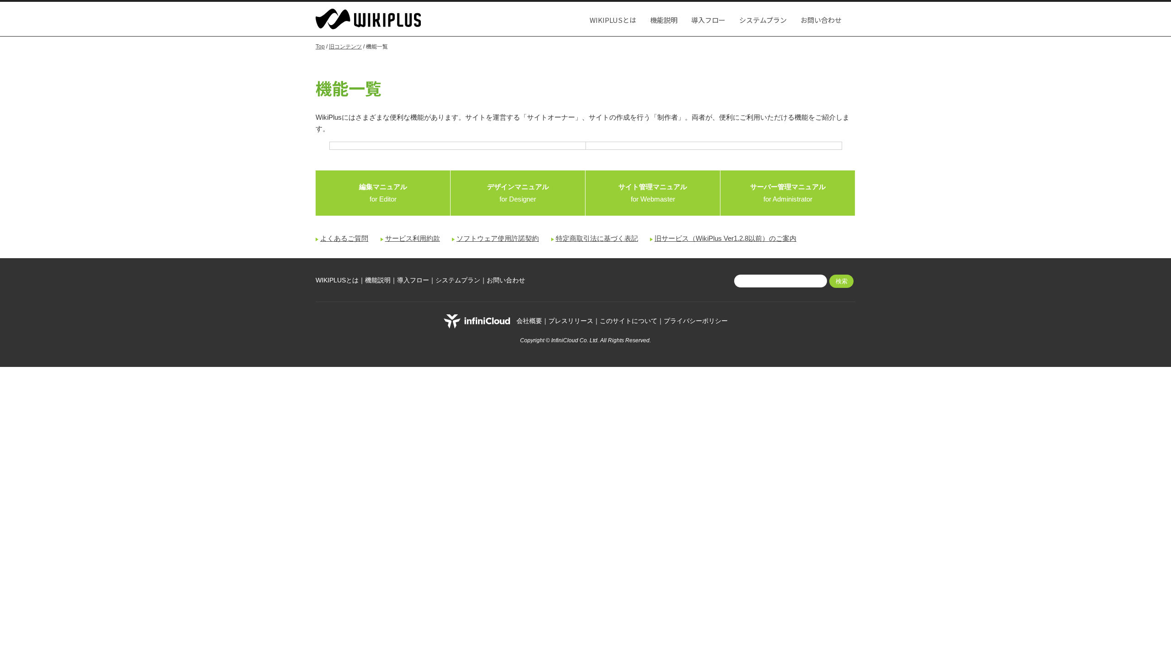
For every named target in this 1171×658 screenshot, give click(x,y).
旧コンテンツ (345, 46)
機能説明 (663, 20)
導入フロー (708, 20)
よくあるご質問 (344, 238)
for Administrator (788, 193)
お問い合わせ (821, 20)
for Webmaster (652, 193)
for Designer (518, 193)
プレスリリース (570, 321)
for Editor (383, 193)
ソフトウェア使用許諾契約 (498, 238)
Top (320, 46)
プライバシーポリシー (696, 321)
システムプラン (763, 20)
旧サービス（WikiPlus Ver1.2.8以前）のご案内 (725, 238)
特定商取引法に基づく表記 (597, 238)
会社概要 (529, 321)
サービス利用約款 (412, 238)
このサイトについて (628, 321)
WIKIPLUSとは (613, 20)
